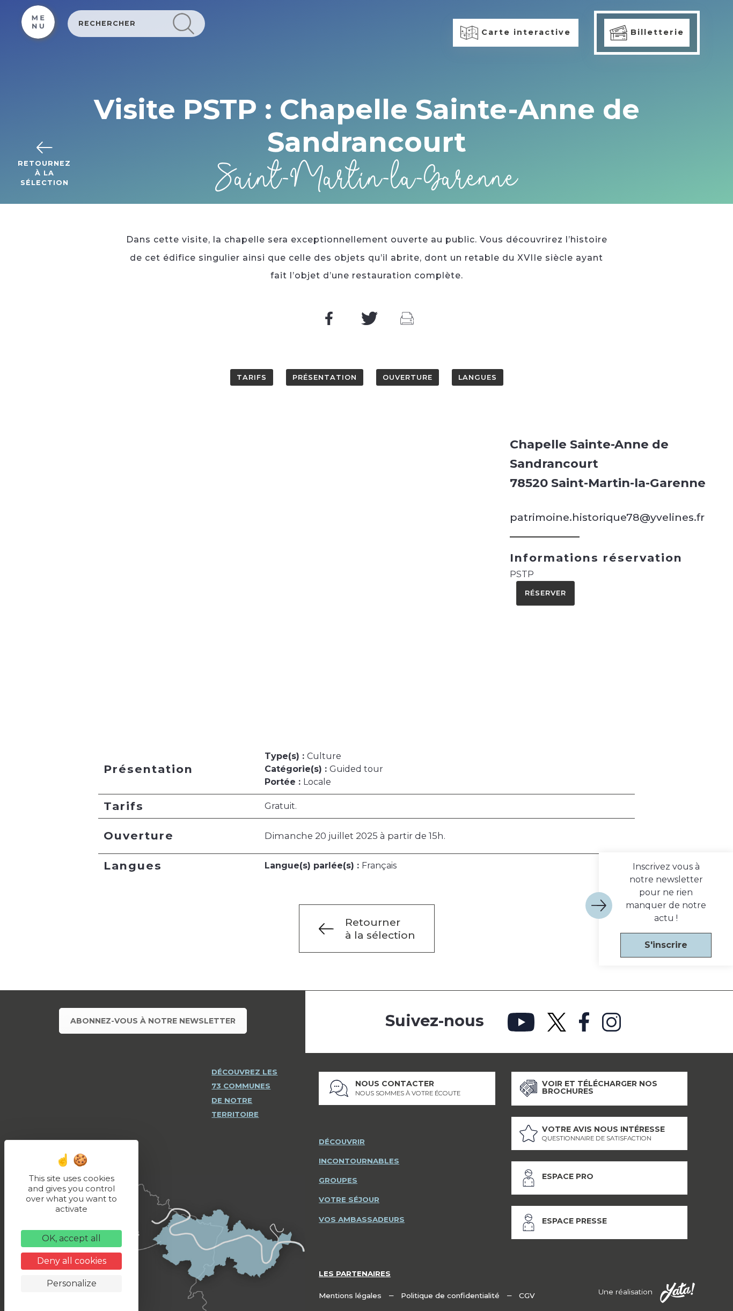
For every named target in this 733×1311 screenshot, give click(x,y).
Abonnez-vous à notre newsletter (153, 1021)
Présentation (324, 377)
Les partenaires (355, 1273)
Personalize (72, 1283)
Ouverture (408, 377)
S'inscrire (665, 945)
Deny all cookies (71, 1261)
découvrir (342, 1141)
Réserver (545, 593)
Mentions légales (350, 1295)
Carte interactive (524, 32)
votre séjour (349, 1199)
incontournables (359, 1161)
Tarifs (252, 377)
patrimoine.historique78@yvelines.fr (607, 517)
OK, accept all (71, 1238)
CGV (527, 1295)
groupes (338, 1180)
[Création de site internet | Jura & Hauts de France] (677, 1293)
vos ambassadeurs (362, 1219)
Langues (477, 377)
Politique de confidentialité (450, 1295)
